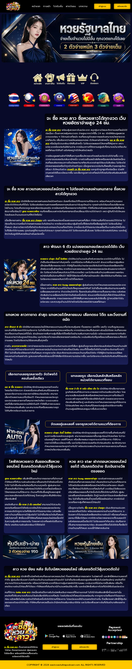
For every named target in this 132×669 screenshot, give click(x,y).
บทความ (83, 6)
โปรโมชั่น (58, 6)
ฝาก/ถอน (71, 6)
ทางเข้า (47, 6)
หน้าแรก (36, 6)
